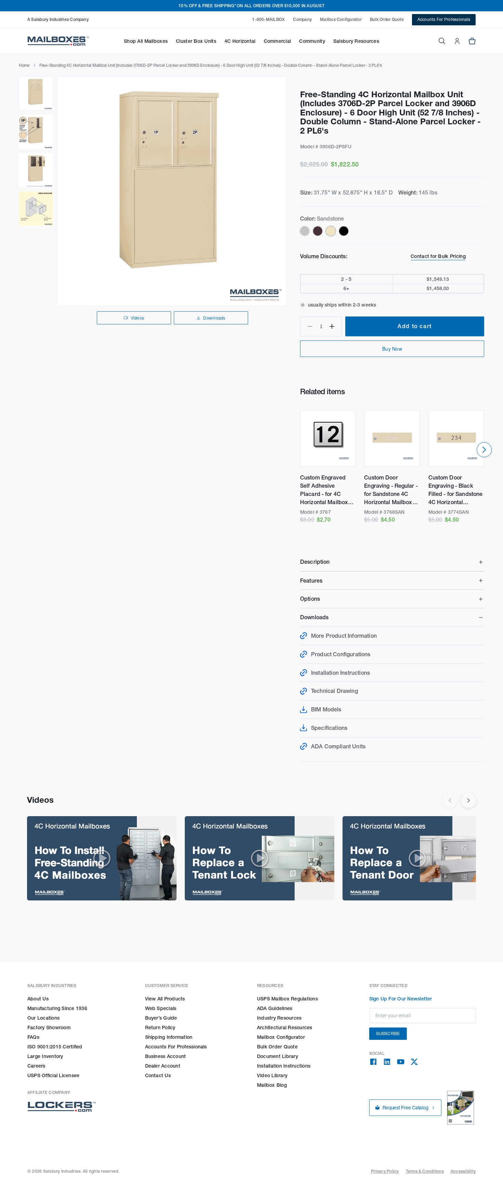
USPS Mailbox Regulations (287, 999)
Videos (137, 318)
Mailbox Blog (272, 1085)
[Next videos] (468, 800)
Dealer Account (162, 1066)
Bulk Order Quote (387, 19)
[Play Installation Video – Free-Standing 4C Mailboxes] (102, 858)
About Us (38, 999)
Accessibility (463, 1171)
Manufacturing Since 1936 (57, 1008)
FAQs (33, 1037)
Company (302, 19)
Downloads (214, 318)
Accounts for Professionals (176, 1047)
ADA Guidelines (274, 1008)
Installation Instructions (283, 1066)
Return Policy (160, 1027)
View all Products (165, 999)
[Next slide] (484, 449)
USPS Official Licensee (53, 1075)
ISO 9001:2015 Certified (54, 1047)
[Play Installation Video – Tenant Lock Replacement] (259, 858)
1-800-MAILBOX (268, 19)
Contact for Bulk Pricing (438, 256)
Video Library (272, 1075)
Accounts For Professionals (443, 19)
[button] (146, 41)
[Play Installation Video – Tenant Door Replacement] (417, 858)
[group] (171, 191)
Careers (36, 1066)
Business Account (165, 1056)
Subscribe (388, 1033)
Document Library (277, 1056)
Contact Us (158, 1075)
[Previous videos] (449, 800)
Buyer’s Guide (161, 1018)
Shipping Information (169, 1037)
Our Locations (43, 1018)
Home (24, 65)
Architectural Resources (284, 1027)
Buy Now (392, 348)
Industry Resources (279, 1018)
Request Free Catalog (405, 1108)
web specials (161, 1008)
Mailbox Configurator (341, 19)
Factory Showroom (48, 1027)
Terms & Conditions (425, 1171)
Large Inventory (45, 1056)
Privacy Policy (385, 1171)
